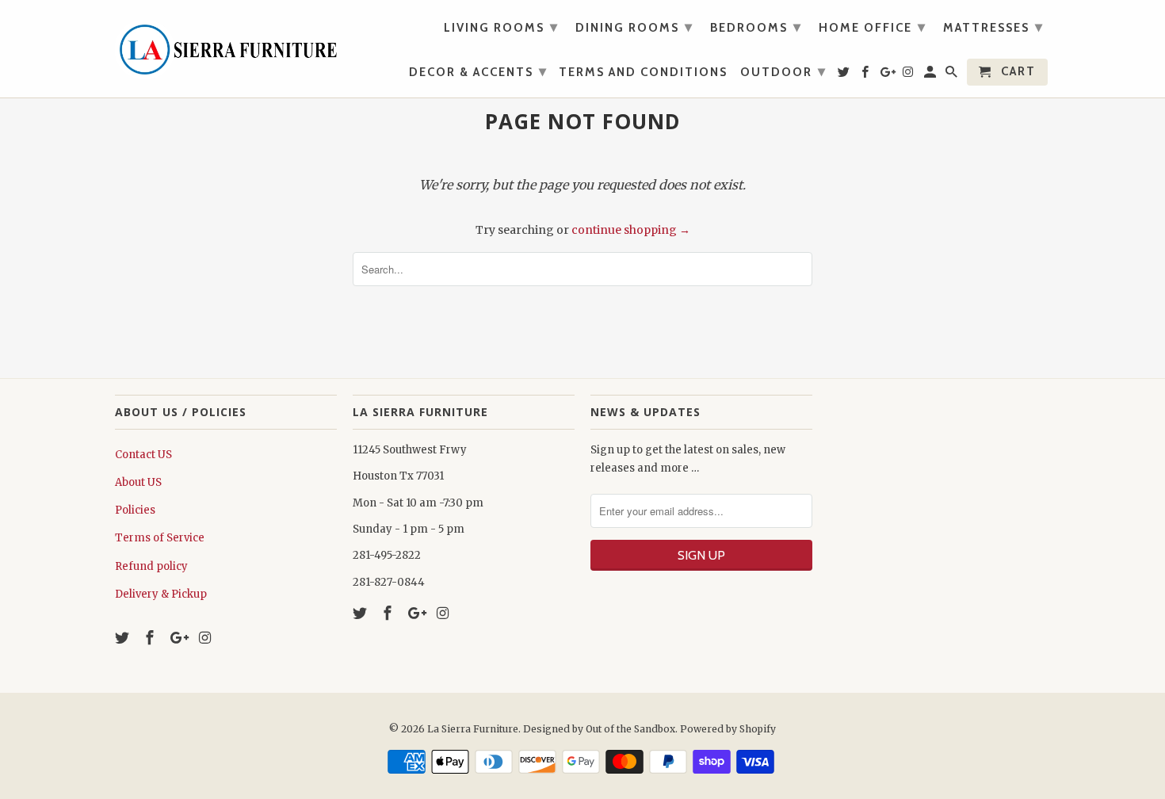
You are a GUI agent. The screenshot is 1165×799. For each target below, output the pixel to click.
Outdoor (783, 71)
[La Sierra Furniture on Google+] (179, 638)
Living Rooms (501, 27)
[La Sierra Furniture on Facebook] (151, 638)
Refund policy (151, 566)
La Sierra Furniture (472, 729)
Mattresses (993, 27)
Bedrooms (756, 27)
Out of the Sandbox (630, 729)
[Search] (952, 75)
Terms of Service (159, 538)
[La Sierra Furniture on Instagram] (206, 638)
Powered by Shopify (728, 729)
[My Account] (931, 75)
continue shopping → (630, 230)
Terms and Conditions (643, 72)
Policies (135, 510)
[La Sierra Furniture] (226, 45)
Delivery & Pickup (161, 594)
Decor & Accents (478, 71)
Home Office (872, 27)
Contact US (143, 454)
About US (138, 482)
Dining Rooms (634, 27)
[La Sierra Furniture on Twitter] (123, 638)
